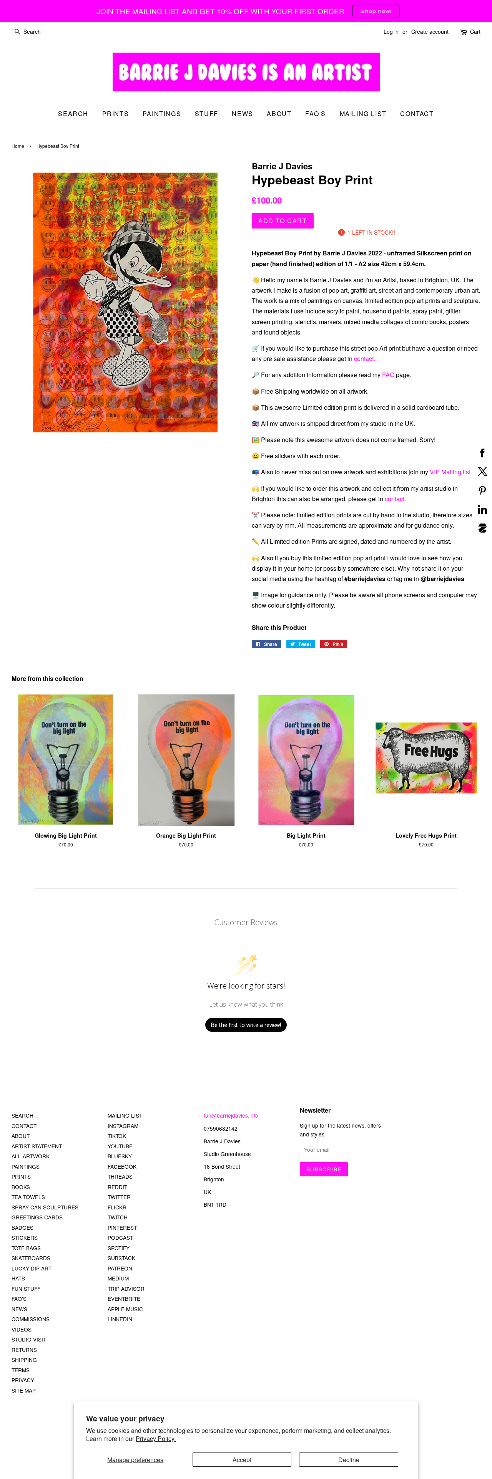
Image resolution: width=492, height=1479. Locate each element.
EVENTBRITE (124, 1298)
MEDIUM (118, 1278)
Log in (391, 31)
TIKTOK (117, 1135)
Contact (417, 113)
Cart (475, 31)
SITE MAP (24, 1390)
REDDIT (117, 1187)
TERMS (21, 1370)
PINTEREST (122, 1227)
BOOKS (21, 1187)
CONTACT (24, 1126)
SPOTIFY (119, 1248)
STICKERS (25, 1237)
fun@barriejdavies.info (231, 1115)
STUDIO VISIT (29, 1339)
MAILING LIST (125, 1115)
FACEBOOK (122, 1166)
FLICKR (117, 1207)
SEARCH (73, 113)
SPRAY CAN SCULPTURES (45, 1207)
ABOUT (21, 1135)
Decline (348, 1459)
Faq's (315, 113)
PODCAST (120, 1237)
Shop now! (376, 11)
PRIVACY (23, 1380)
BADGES (22, 1227)
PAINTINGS (26, 1166)
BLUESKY (120, 1156)
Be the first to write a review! (246, 1025)
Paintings (162, 113)
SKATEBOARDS (31, 1258)
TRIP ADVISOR (126, 1288)
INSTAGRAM (123, 1126)
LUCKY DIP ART (32, 1268)
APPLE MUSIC (125, 1309)
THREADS (120, 1176)
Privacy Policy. (156, 1438)
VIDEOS (22, 1329)
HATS (18, 1278)
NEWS (19, 1309)
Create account (430, 31)
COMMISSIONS (31, 1319)
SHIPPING (24, 1359)
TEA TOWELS (28, 1197)
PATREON (120, 1268)
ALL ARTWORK (31, 1156)
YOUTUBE (120, 1146)
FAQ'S (19, 1298)
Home (18, 145)
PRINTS (21, 1176)
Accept (242, 1459)
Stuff (206, 113)
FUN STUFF (26, 1288)
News (242, 113)
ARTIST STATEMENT (37, 1146)
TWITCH (118, 1217)
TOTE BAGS (26, 1248)
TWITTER (119, 1197)
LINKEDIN (120, 1319)
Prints (115, 113)
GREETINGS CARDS (37, 1217)
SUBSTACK (121, 1258)
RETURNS (24, 1349)
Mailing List (363, 113)
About (279, 113)
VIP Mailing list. (451, 471)
